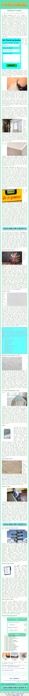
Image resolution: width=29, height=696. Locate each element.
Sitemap (2, 684)
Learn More (16, 695)
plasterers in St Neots (13, 104)
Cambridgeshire (5, 593)
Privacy (26, 684)
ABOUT (19, 8)
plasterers (4, 164)
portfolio (23, 93)
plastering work (17, 592)
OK (22, 695)
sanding (14, 136)
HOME (13, 8)
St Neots (23, 232)
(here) (25, 544)
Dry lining (23, 408)
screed (3, 504)
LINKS (16, 8)
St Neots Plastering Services (9, 615)
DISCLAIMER (25, 8)
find (6, 601)
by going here (17, 289)
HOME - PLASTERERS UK (14, 678)
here (19, 613)
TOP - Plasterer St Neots (7, 670)
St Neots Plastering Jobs (13, 666)
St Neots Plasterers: (7, 15)
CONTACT (22, 8)
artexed (11, 157)
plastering (12, 96)
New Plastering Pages (10, 684)
